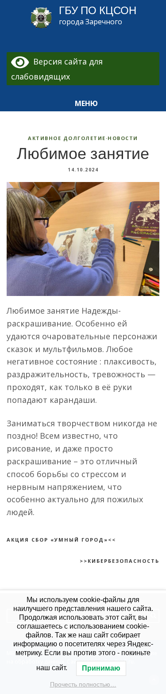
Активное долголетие (67, 138)
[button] (83, 103)
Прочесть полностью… (83, 684)
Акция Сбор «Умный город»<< (61, 539)
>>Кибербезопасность (119, 560)
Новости (123, 138)
